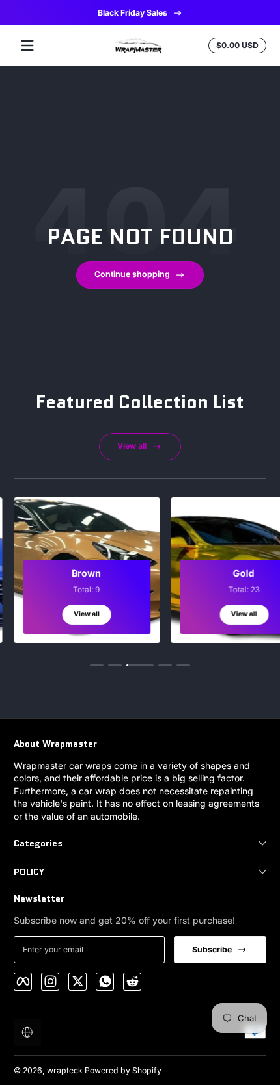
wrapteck (65, 1070)
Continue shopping (132, 274)
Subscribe (212, 949)
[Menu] (27, 45)
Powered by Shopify (123, 1070)
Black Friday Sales (132, 13)
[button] (27, 1032)
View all (132, 446)
